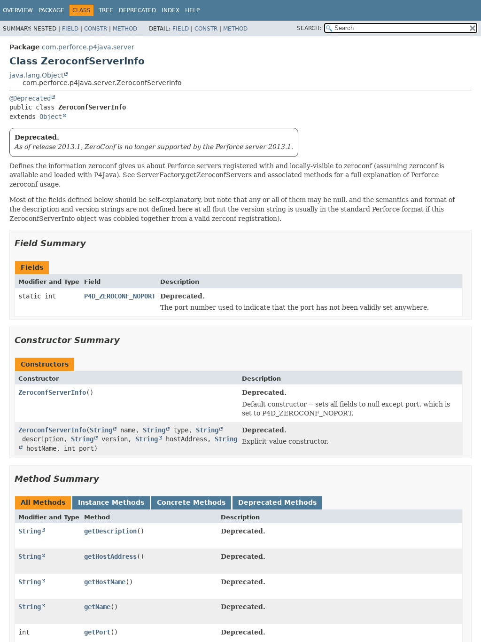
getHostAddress (110, 556)
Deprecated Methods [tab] (277, 502)
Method (125, 28)
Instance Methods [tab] (111, 502)
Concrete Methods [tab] (191, 502)
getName (97, 607)
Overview (18, 10)
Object (50, 116)
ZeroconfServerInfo (52, 392)
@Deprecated (30, 98)
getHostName (104, 582)
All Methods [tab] (43, 502)
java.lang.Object (36, 75)
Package (51, 10)
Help (192, 10)
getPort (97, 632)
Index (170, 10)
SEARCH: (309, 28)
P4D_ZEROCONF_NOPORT (119, 296)
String (101, 430)
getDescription (110, 531)
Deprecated (137, 10)
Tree (106, 10)
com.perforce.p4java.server (88, 47)
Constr (95, 28)
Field (70, 28)
